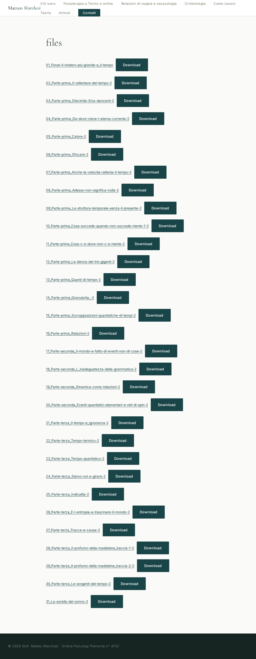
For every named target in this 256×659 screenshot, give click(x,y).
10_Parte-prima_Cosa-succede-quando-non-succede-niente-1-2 (97, 226)
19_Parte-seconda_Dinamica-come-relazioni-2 (83, 387)
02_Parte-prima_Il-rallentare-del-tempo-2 (79, 83)
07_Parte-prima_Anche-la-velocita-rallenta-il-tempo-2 (89, 172)
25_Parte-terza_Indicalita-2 (67, 494)
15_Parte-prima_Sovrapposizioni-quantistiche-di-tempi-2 (91, 315)
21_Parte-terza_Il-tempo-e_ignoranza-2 (77, 423)
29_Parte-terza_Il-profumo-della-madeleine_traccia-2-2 (90, 566)
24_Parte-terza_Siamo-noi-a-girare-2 (76, 476)
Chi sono (48, 3)
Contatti (89, 13)
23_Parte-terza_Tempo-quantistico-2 (75, 459)
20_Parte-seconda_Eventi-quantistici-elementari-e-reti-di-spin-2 (97, 405)
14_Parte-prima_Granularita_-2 (70, 298)
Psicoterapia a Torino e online (88, 3)
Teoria (45, 13)
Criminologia (195, 3)
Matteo (24, 8)
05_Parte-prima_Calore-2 (66, 136)
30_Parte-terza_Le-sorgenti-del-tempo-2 (78, 584)
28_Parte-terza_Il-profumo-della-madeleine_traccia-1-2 (90, 548)
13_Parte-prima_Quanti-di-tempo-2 (73, 280)
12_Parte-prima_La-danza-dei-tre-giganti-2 (80, 262)
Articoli (64, 13)
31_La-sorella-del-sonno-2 (67, 602)
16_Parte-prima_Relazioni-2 (67, 333)
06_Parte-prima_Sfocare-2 (67, 154)
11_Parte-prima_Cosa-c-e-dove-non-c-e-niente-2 (85, 244)
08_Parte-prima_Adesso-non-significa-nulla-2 (82, 190)
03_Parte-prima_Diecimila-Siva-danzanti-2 (80, 101)
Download (132, 65)
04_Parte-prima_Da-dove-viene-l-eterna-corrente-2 (87, 119)
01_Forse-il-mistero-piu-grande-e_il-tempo (79, 65)
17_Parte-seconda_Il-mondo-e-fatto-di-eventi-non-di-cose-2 (94, 351)
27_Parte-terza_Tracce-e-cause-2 (73, 530)
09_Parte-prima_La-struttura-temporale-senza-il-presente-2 (94, 208)
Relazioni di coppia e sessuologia (149, 3)
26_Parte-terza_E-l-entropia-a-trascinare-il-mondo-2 (88, 512)
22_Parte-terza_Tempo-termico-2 (72, 441)
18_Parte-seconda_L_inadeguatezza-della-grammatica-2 (91, 369)
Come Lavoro (225, 3)
